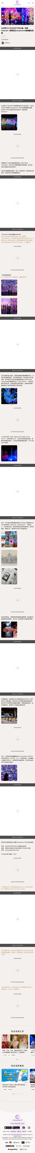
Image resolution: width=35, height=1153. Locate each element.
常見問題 (30, 1131)
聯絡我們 (24, 1131)
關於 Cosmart (6, 1131)
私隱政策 (19, 1131)
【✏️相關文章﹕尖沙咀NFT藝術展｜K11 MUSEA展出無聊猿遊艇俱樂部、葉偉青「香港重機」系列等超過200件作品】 (17, 952)
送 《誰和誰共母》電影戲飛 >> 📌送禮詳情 (14, 277)
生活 (4, 36)
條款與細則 (13, 1131)
